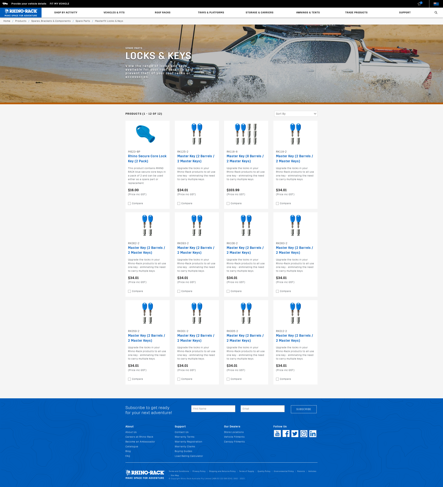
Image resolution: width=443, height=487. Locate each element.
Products (20, 21)
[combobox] (296, 114)
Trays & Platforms (211, 12)
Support (405, 12)
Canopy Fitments (234, 441)
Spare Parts (83, 21)
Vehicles (312, 471)
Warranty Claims (185, 446)
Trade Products (356, 12)
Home (6, 21)
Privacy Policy (199, 471)
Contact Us (182, 432)
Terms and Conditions (179, 471)
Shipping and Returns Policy (222, 471)
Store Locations (234, 432)
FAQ (127, 456)
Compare (137, 203)
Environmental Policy (284, 471)
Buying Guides (183, 451)
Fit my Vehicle (59, 3)
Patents (301, 471)
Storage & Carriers (260, 12)
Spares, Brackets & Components (51, 21)
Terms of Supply (246, 471)
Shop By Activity (65, 12)
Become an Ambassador (140, 441)
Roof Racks (163, 12)
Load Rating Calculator (189, 456)
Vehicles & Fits (114, 12)
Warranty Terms (185, 436)
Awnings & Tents (308, 12)
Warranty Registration (188, 441)
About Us (131, 432)
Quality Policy (264, 471)
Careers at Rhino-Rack (139, 436)
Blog (128, 451)
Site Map (175, 475)
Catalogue (131, 446)
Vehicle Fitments (234, 436)
